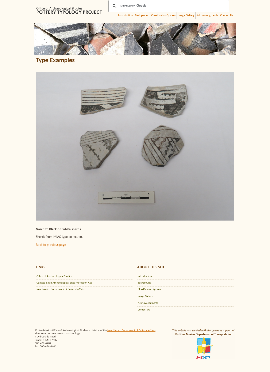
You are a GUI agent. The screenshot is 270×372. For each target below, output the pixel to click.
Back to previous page (51, 245)
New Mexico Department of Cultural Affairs (60, 289)
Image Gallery (186, 15)
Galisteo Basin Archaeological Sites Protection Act (64, 282)
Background (142, 15)
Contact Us (226, 15)
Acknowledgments (207, 15)
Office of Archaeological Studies (54, 276)
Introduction (125, 15)
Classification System (163, 15)
